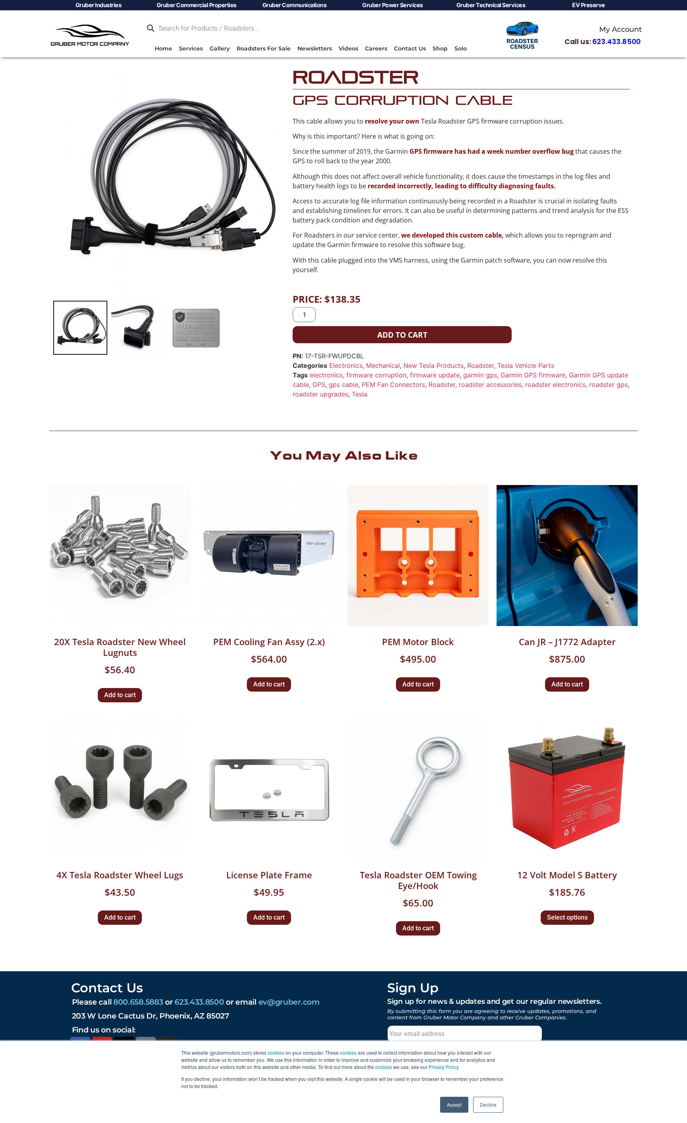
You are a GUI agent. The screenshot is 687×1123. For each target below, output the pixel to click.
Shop (440, 48)
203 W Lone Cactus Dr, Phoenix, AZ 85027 (150, 1016)
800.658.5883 (138, 1002)
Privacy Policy (444, 1066)
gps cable (343, 385)
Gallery (220, 48)
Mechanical (383, 365)
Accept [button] (454, 1104)
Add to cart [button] (120, 695)
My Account (620, 29)
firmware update (435, 375)
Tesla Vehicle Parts (525, 365)
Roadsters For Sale (264, 48)
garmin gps (480, 375)
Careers (376, 48)
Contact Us (410, 48)
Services (191, 48)
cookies (276, 1052)
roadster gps (608, 385)
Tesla (359, 394)
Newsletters (314, 48)
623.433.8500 (199, 1002)
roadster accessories (490, 385)
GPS (318, 385)
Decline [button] (488, 1104)
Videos (348, 48)
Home (163, 48)
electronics (326, 375)
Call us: (602, 41)
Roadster (480, 365)
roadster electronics (555, 385)
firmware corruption (376, 375)
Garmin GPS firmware (533, 375)
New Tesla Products (434, 365)
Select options (567, 917)
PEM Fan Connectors (393, 385)
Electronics (346, 365)
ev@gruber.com (289, 1002)
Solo (460, 48)
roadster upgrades (320, 394)
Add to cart (402, 334)
